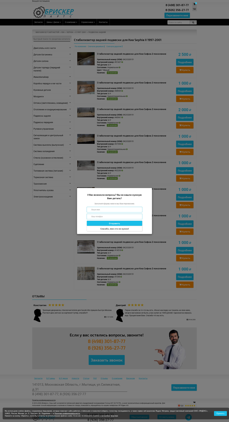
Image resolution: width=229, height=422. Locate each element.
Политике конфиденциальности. (67, 413)
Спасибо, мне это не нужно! (114, 228)
